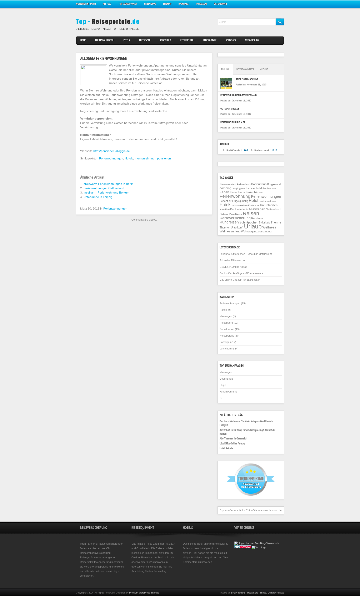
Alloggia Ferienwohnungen (103, 59)
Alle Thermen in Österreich (233, 439)
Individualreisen (240, 205)
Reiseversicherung (235, 218)
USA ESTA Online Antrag (233, 266)
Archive (264, 69)
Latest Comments (245, 69)
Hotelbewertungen (268, 201)
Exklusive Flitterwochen (233, 260)
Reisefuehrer (187, 40)
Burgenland (274, 184)
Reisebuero (165, 40)
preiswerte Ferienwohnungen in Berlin (109, 183)
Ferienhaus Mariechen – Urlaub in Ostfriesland (246, 254)
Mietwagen (144, 40)
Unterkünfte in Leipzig (98, 197)
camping (225, 188)
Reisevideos (150, 4)
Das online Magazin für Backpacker (240, 279)
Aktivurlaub (243, 184)
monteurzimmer (145, 158)
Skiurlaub (264, 222)
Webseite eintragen (86, 4)
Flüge (235, 200)
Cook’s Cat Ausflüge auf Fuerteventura (241, 273)
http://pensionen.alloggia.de (111, 151)
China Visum (253, 510)
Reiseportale (209, 40)
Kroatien (225, 209)
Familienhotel (254, 188)
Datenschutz (220, 4)
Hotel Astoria (226, 448)
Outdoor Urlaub (229, 109)
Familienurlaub (269, 188)
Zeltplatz (267, 231)
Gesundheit (226, 378)
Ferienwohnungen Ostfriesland (104, 188)
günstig (243, 200)
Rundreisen (229, 222)
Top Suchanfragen (127, 4)
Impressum (201, 4)
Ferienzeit (225, 200)
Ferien (224, 192)
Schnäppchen (248, 222)
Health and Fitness (256, 592)
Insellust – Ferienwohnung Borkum (106, 192)
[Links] (253, 551)
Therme (276, 222)
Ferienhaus (237, 192)
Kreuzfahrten (269, 205)
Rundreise (257, 218)
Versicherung (252, 40)
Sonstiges (231, 40)
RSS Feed (107, 4)
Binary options (238, 592)
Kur (232, 209)
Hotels (126, 40)
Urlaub (253, 226)
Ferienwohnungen (104, 40)
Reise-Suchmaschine (247, 79)
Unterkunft (237, 227)
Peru (232, 214)
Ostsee (224, 214)
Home (83, 40)
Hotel (253, 200)
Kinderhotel (253, 205)
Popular (225, 69)
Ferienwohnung (235, 196)
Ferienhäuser (255, 192)
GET (222, 398)
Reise (238, 214)
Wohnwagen (248, 231)
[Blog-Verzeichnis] (242, 547)
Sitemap (167, 4)
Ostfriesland (273, 209)
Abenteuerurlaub (228, 184)
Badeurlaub (258, 184)
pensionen (164, 158)
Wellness (269, 227)
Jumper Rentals (276, 592)
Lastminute (241, 209)
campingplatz (238, 188)
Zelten (259, 231)
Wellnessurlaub (230, 231)
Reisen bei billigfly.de (232, 122)
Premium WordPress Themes (144, 592)
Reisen (251, 213)
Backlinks (184, 4)
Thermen (225, 227)
